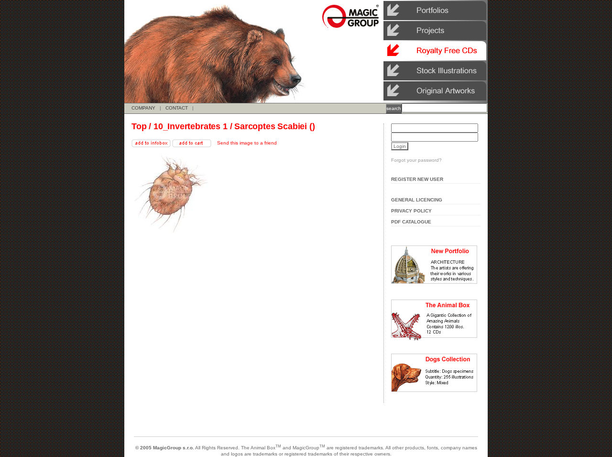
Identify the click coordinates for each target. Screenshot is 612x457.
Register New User (417, 179)
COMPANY (143, 108)
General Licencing (416, 199)
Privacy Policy (411, 210)
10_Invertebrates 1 (190, 126)
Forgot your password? (416, 160)
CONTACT (176, 108)
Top (138, 126)
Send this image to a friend (247, 142)
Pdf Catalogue (411, 221)
